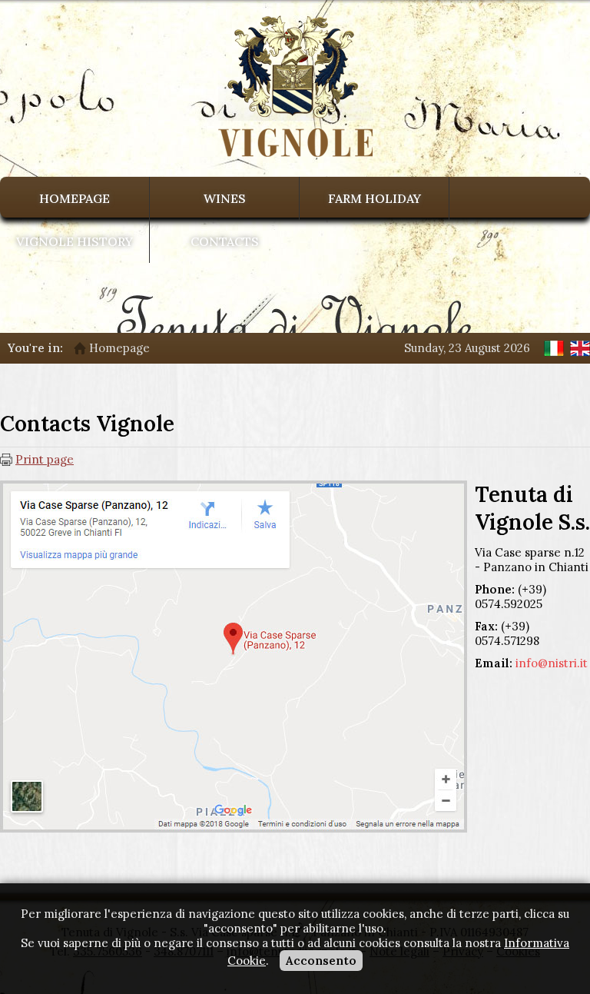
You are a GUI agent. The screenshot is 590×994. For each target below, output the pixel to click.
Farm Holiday (374, 198)
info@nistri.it (551, 663)
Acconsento (321, 960)
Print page (44, 459)
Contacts (225, 241)
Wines (225, 198)
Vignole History (74, 241)
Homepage (74, 198)
